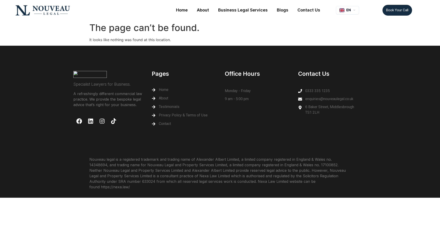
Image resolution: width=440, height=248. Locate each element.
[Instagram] (102, 121)
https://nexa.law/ (115, 187)
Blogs (282, 10)
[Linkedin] (90, 121)
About (203, 10)
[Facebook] (79, 121)
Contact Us (308, 10)
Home (182, 10)
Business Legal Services (243, 10)
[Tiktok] (113, 121)
